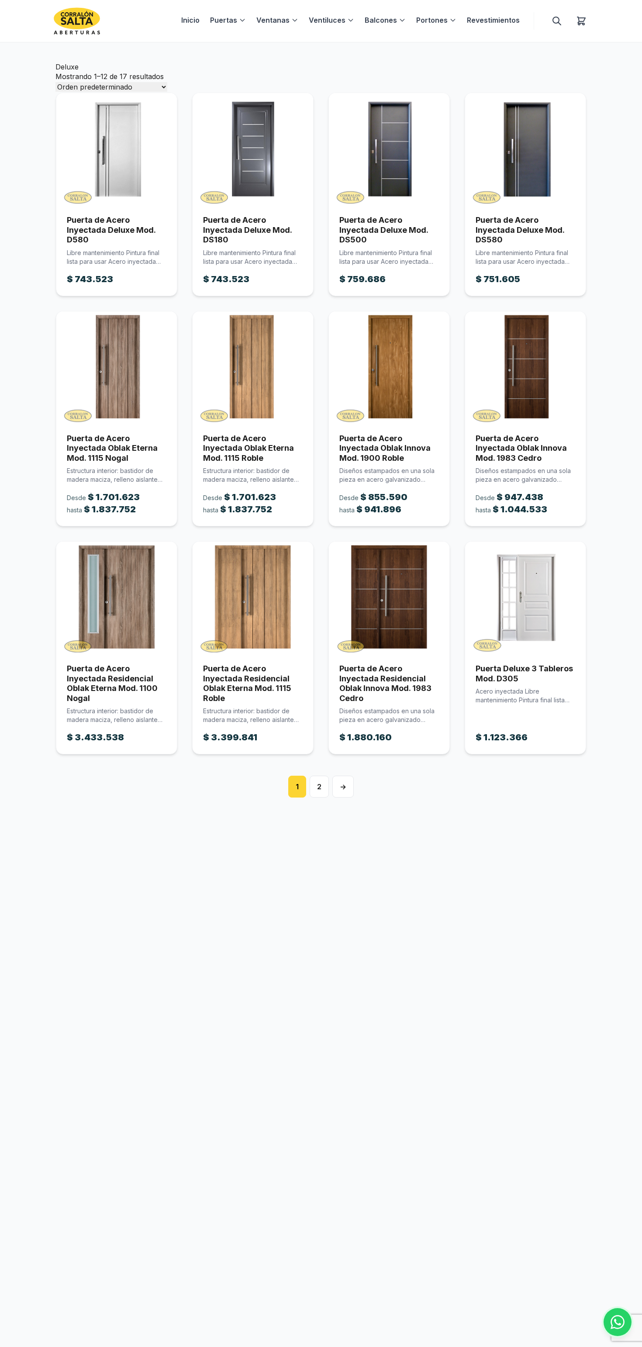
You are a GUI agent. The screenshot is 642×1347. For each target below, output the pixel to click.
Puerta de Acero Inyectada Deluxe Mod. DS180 (247, 229)
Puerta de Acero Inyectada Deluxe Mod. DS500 (383, 229)
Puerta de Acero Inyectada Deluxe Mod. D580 (111, 229)
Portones (432, 20)
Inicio (190, 20)
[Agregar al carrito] (116, 148)
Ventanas (273, 20)
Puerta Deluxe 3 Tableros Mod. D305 (524, 673)
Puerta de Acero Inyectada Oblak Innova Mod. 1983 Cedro (521, 448)
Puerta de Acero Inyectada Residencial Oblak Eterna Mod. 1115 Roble (247, 683)
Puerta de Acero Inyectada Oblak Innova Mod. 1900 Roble (385, 448)
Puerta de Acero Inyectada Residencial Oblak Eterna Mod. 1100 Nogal (112, 683)
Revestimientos (493, 20)
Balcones (381, 20)
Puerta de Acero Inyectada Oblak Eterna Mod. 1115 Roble (248, 448)
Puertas (223, 20)
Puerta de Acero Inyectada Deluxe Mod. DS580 (520, 229)
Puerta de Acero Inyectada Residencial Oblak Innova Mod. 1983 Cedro (385, 683)
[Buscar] (557, 21)
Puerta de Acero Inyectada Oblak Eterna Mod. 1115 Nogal (112, 448)
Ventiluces (327, 20)
